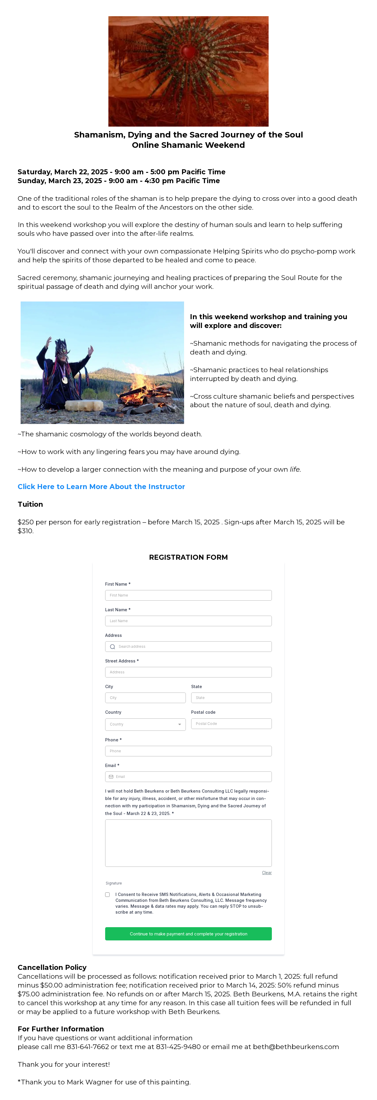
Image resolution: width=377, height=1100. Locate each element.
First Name (118, 584)
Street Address (122, 660)
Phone (113, 739)
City (109, 686)
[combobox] (145, 724)
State (196, 686)
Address (113, 635)
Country (113, 712)
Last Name (118, 609)
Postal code (203, 712)
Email (112, 765)
